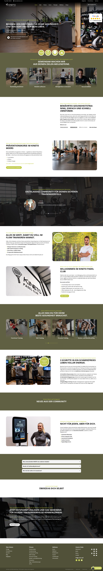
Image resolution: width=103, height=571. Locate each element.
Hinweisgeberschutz (69, 569)
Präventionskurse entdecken (14, 167)
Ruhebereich (55, 553)
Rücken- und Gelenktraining (35, 558)
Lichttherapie (55, 556)
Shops (67, 5)
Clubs (36, 5)
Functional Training (33, 553)
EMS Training (32, 554)
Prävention (31, 560)
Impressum (78, 569)
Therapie (55, 5)
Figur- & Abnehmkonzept (34, 562)
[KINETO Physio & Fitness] (11, 4)
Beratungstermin (92, 4)
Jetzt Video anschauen (19, 37)
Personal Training (33, 556)
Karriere (8, 553)
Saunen (54, 554)
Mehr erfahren (64, 296)
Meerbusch (78, 549)
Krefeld (77, 555)
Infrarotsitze (55, 558)
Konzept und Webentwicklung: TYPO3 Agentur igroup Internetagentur (20, 569)
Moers (77, 553)
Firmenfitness (9, 551)
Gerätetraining (32, 551)
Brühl (77, 551)
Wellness (61, 5)
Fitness (45, 5)
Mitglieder (8, 556)
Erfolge (7, 549)
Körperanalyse (32, 549)
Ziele (40, 5)
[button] (47, 213)
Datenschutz (84, 569)
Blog (7, 554)
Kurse (50, 5)
